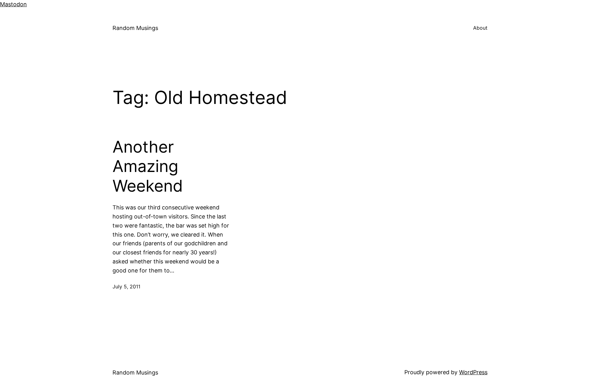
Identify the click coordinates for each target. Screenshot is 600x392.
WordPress (473, 372)
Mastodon (13, 4)
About (480, 28)
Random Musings (135, 28)
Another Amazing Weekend (147, 166)
